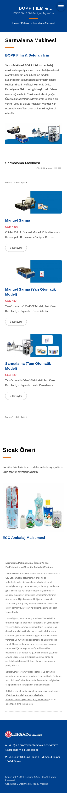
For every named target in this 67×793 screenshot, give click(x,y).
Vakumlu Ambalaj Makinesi (18, 699)
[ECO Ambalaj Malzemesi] (33, 507)
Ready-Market (40, 783)
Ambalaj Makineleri (34, 695)
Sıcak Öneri (19, 450)
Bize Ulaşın (10, 703)
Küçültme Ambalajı (14, 695)
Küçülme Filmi (40, 699)
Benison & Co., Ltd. (35, 776)
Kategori (25, 23)
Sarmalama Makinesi (44, 23)
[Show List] (59, 167)
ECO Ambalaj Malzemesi (24, 538)
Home (15, 23)
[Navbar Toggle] (61, 7)
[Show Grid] (55, 167)
